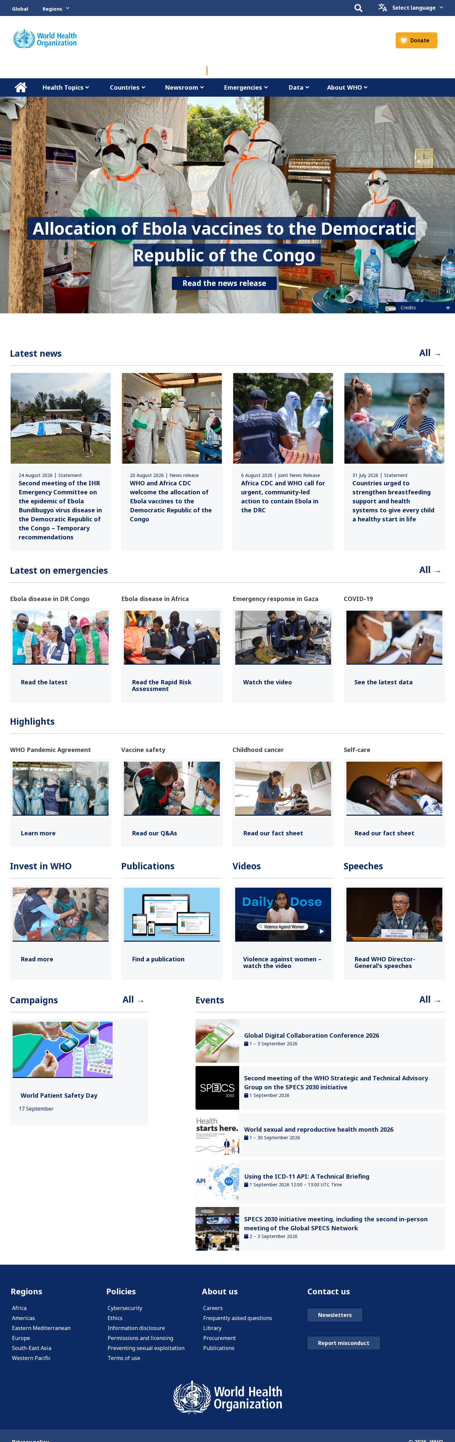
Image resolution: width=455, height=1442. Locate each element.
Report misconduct (343, 1343)
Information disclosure (136, 1328)
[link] (61, 461)
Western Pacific (31, 1358)
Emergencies (243, 87)
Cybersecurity (125, 1308)
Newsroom (181, 87)
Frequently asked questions (237, 1318)
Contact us (328, 1291)
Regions (52, 8)
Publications (218, 1348)
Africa (19, 1308)
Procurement (219, 1338)
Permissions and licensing (140, 1338)
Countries (125, 87)
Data (295, 87)
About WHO (344, 87)
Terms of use (124, 1358)
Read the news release (224, 283)
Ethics (115, 1318)
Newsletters (335, 1315)
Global (20, 8)
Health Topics (63, 87)
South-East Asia (31, 1348)
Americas (23, 1318)
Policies (121, 1291)
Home (21, 87)
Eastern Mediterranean (41, 1328)
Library (212, 1328)
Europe (21, 1338)
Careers (213, 1308)
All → (430, 353)
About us (220, 1291)
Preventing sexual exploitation (146, 1348)
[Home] (45, 39)
